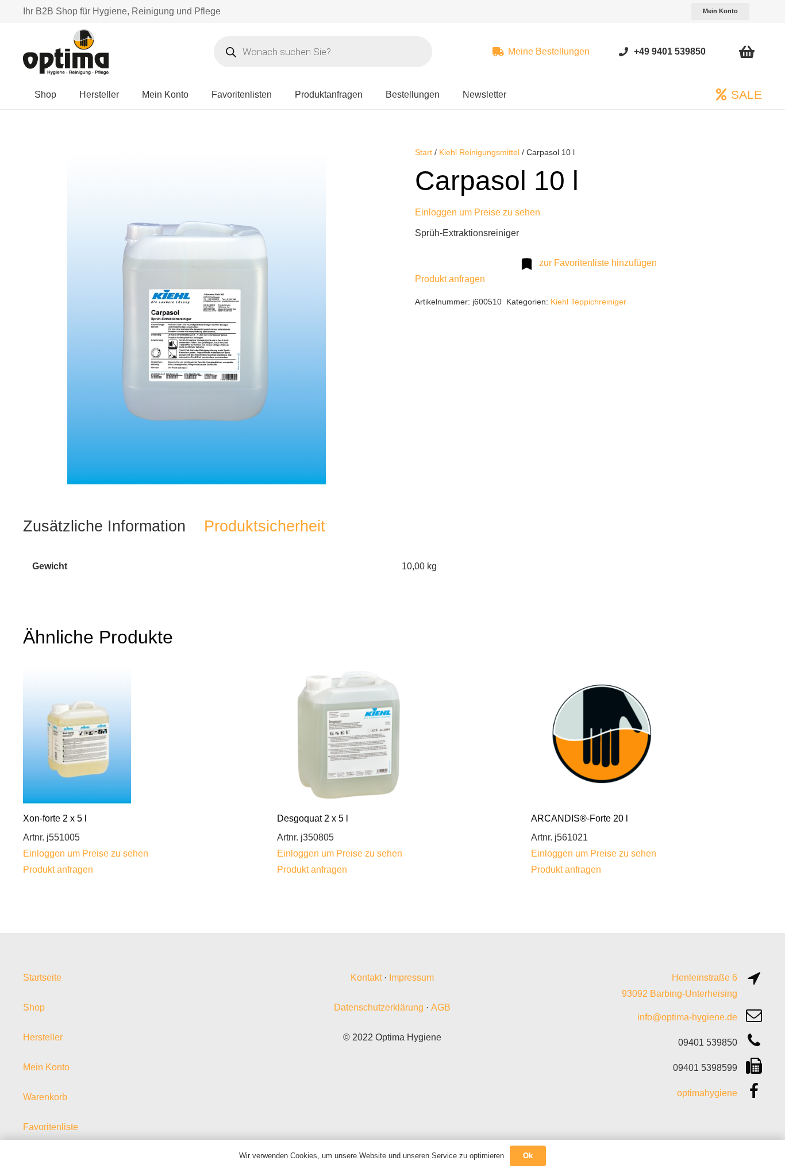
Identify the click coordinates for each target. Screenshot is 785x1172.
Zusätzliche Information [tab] (104, 526)
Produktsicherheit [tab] (264, 526)
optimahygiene (707, 1093)
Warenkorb (45, 1097)
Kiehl (559, 301)
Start (423, 152)
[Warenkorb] (747, 51)
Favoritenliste (50, 1127)
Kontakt (366, 977)
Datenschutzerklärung (379, 1007)
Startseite (42, 977)
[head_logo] (67, 52)
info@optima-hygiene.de (687, 1017)
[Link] (623, 51)
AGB (441, 1007)
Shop (34, 1007)
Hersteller (43, 1037)
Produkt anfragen (450, 279)
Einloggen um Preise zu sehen (477, 212)
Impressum (411, 977)
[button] (351, 164)
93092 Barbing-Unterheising (679, 993)
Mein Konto (46, 1067)
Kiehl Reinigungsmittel (479, 152)
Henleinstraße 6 (704, 977)
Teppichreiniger (598, 301)
